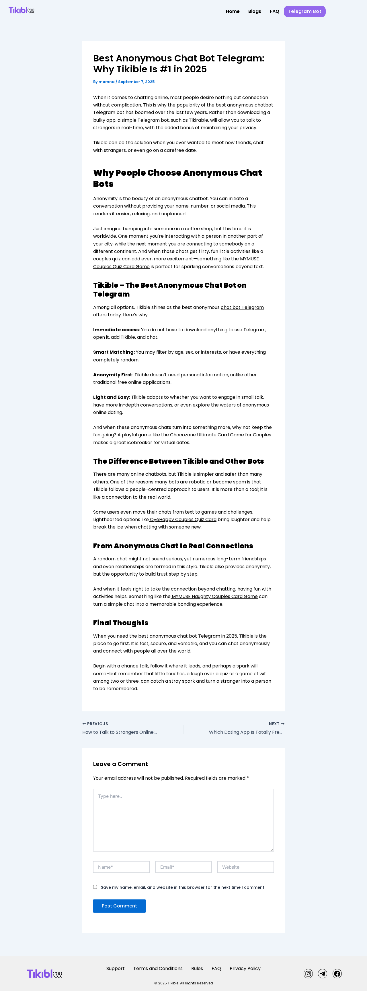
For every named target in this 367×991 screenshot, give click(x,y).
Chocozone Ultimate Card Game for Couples (220, 434)
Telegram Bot (304, 11)
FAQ (274, 11)
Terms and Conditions (158, 968)
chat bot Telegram (242, 307)
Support (115, 968)
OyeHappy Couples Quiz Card (182, 519)
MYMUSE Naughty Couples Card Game (214, 596)
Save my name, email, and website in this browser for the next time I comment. (183, 887)
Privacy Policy (245, 968)
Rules (197, 968)
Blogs (254, 11)
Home (233, 11)
